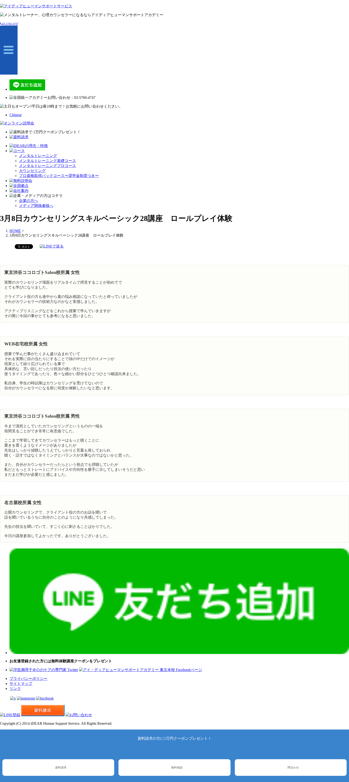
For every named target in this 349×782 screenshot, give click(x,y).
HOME (15, 231)
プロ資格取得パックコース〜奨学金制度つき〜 (59, 176)
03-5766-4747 (10, 23)
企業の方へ (28, 201)
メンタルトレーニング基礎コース (47, 161)
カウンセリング (32, 171)
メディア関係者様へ (36, 206)
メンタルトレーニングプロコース (47, 166)
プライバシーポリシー (28, 679)
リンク (15, 689)
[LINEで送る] (52, 246)
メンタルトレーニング (38, 156)
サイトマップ (20, 684)
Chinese (15, 115)
